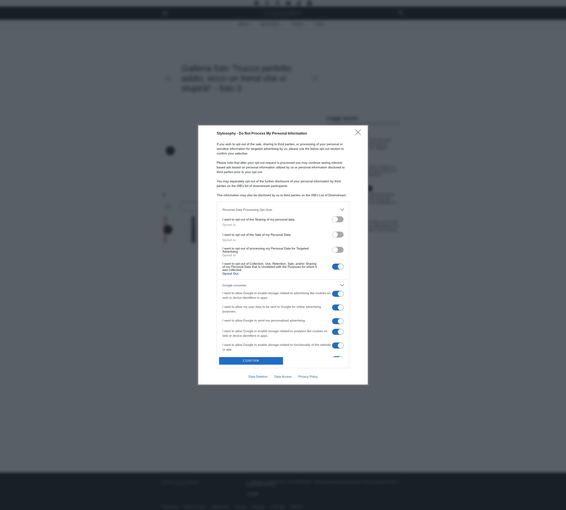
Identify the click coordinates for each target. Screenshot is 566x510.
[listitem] (283, 209)
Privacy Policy (308, 376)
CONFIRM (251, 360)
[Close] (359, 133)
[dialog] (283, 255)
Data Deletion (258, 376)
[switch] (338, 219)
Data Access (283, 376)
